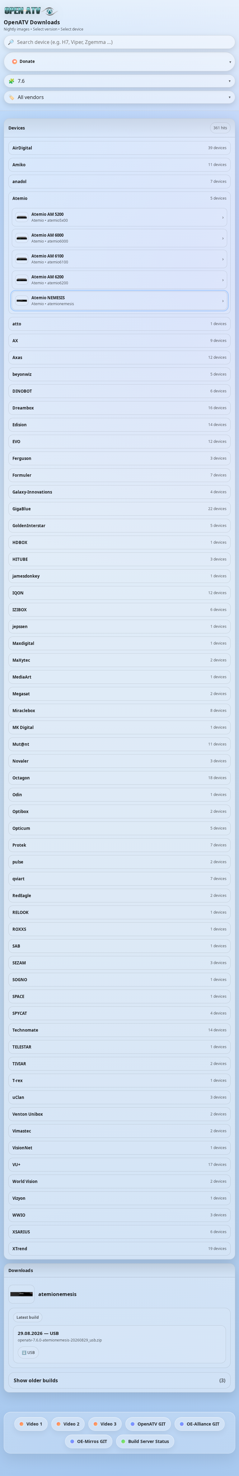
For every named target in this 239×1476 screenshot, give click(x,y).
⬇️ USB (28, 1352)
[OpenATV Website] (32, 11)
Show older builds (119, 1380)
